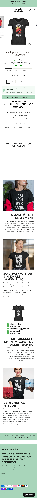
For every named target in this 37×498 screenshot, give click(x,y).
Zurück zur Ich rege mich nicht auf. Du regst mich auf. (19, 436)
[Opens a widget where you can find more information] (29, 495)
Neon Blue (15, 75)
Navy (15, 70)
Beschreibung (18, 123)
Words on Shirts (9, 449)
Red (23, 75)
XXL (27, 81)
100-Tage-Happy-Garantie (19, 356)
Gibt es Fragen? (18, 131)
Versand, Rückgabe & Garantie (18, 127)
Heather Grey (25, 70)
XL (22, 81)
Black (9, 70)
